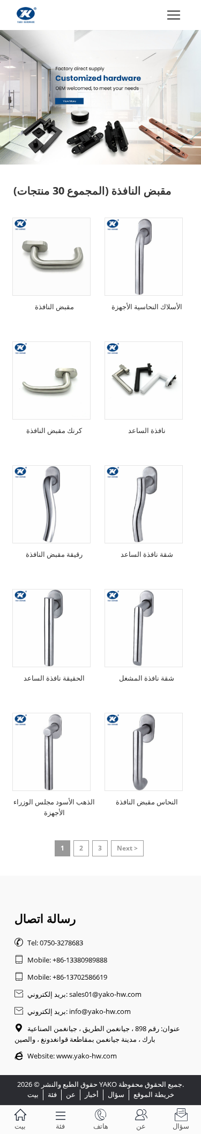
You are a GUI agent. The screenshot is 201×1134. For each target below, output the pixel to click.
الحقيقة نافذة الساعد (54, 678)
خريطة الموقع (153, 1094)
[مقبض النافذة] (51, 256)
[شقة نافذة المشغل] (143, 628)
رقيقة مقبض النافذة (54, 554)
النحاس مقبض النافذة (147, 802)
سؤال (116, 1094)
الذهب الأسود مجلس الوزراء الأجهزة (54, 807)
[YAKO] (100, 97)
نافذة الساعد (147, 430)
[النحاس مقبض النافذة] (143, 751)
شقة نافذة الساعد (147, 554)
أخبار (92, 1094)
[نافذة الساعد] (143, 380)
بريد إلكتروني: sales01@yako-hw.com (78, 994)
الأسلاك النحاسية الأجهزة (146, 306)
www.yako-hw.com (86, 1056)
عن (71, 1094)
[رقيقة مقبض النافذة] (51, 504)
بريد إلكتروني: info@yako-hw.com (72, 1011)
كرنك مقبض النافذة (54, 430)
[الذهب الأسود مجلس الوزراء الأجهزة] (51, 751)
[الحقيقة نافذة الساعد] (51, 628)
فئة (52, 1094)
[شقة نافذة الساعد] (143, 504)
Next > (127, 848)
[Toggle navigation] (173, 15)
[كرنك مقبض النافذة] (51, 380)
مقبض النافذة (54, 306)
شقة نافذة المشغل (146, 678)
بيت (33, 1094)
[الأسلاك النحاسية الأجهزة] (143, 256)
